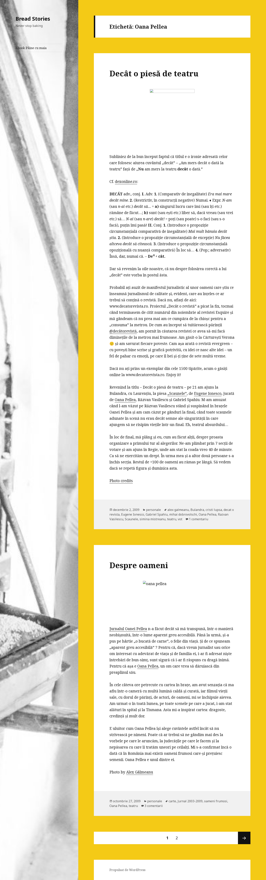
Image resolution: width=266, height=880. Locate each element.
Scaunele (131, 519)
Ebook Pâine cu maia (31, 48)
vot (180, 519)
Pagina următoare (244, 838)
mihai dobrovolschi (183, 514)
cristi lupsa (214, 510)
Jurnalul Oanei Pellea (128, 628)
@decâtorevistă (123, 331)
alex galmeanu (178, 510)
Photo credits (121, 480)
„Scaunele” (177, 393)
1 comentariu (198, 519)
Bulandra (197, 510)
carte (172, 801)
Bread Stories (33, 18)
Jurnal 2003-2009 (190, 801)
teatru (171, 519)
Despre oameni (138, 565)
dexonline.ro (126, 181)
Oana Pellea (125, 399)
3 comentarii (153, 806)
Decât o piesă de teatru (153, 73)
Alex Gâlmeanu (139, 772)
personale (153, 510)
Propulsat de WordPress (127, 870)
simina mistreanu (153, 519)
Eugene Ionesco (207, 393)
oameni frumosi (215, 801)
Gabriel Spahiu (157, 514)
